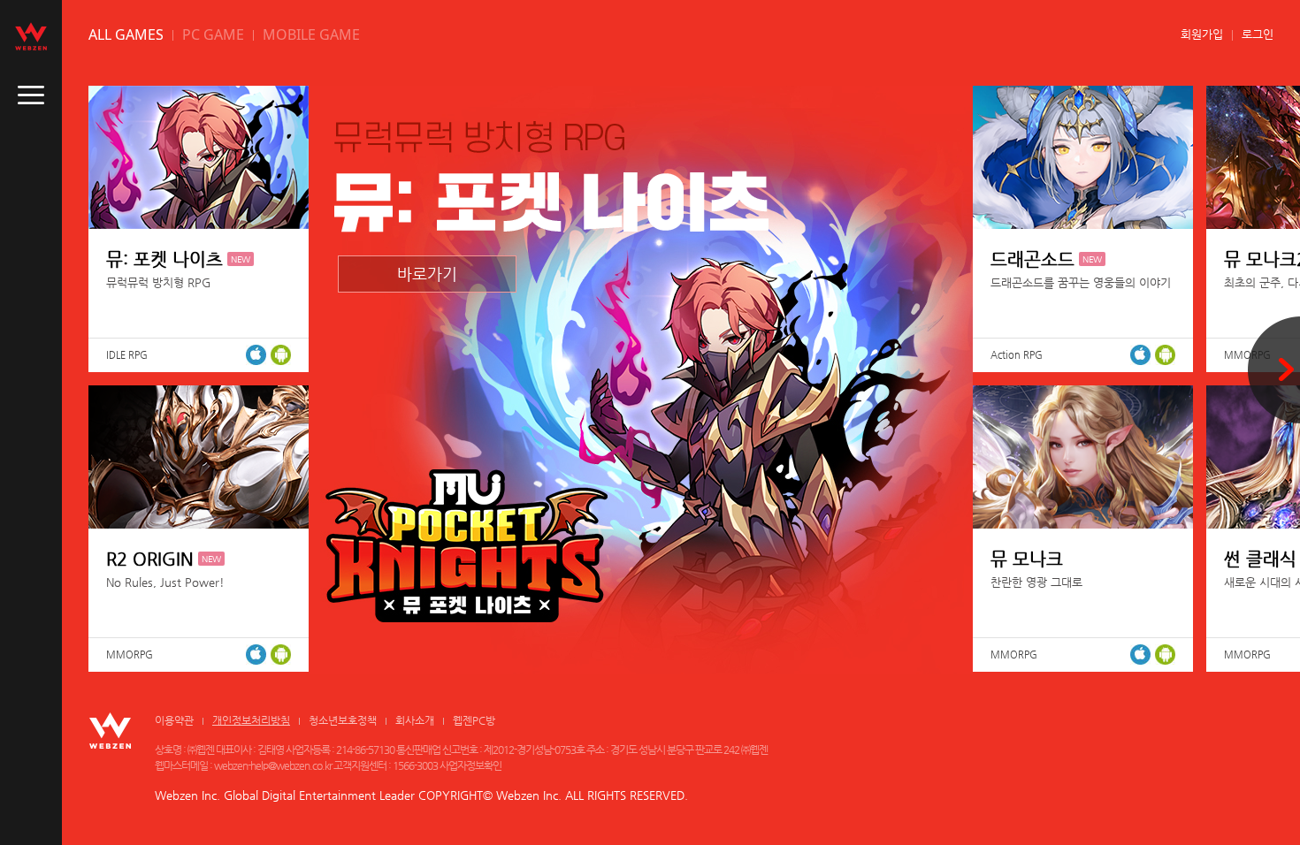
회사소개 (414, 720)
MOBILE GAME (311, 34)
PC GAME (213, 34)
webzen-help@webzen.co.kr (273, 765)
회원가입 (1202, 34)
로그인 (1257, 34)
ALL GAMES (126, 34)
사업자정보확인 (470, 765)
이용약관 (174, 720)
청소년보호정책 (343, 720)
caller (31, 95)
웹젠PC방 (474, 720)
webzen (31, 36)
